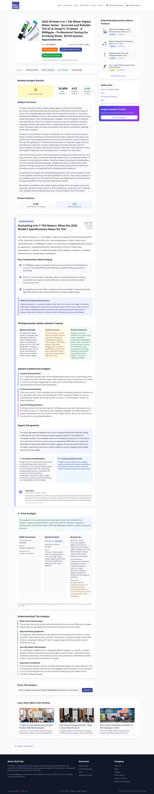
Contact (100, 5)
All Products (67, 5)
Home (59, 5)
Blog (76, 5)
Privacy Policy (119, 775)
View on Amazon (50, 49)
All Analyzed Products (109, 96)
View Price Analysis (53, 55)
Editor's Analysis (48, 70)
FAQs (103, 93)
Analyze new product (25, 746)
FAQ (80, 772)
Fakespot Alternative (122, 781)
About (93, 5)
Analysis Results (32, 70)
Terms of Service (120, 778)
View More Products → (119, 76)
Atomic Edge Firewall (79, 791)
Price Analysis (63, 70)
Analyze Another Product (70, 49)
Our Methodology (85, 769)
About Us (117, 766)
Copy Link (87, 690)
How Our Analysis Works (110, 89)
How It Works (84, 5)
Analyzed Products (86, 775)
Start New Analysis (119, 117)
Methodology (77, 70)
